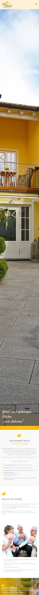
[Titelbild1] (19, 518)
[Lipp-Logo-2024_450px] (7, 1)
